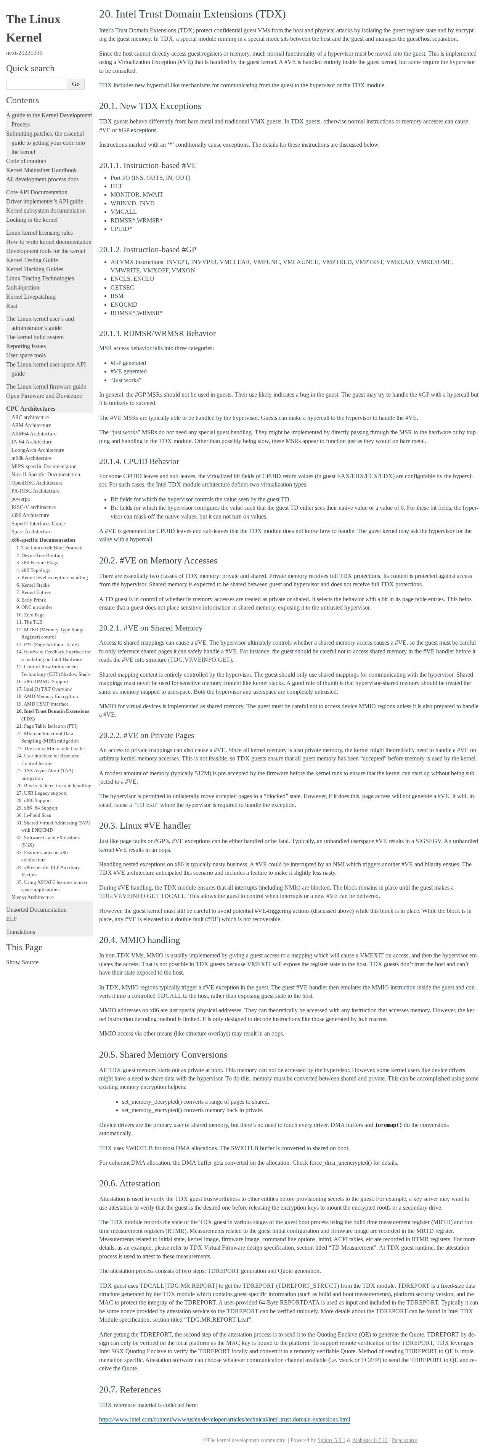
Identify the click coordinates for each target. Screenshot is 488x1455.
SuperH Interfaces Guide (38, 523)
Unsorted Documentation (36, 909)
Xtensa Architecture (32, 897)
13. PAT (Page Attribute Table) (47, 644)
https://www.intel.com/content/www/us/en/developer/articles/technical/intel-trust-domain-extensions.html (224, 1419)
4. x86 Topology (33, 570)
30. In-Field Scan (33, 815)
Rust (11, 306)
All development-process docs (42, 179)
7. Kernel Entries (33, 592)
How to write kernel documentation (49, 241)
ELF (11, 919)
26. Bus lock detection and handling (54, 785)
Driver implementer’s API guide (44, 201)
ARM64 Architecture (33, 434)
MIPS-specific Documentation (44, 466)
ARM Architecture (31, 425)
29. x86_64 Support (37, 808)
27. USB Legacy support (41, 793)
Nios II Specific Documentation (45, 474)
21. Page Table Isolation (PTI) (46, 726)
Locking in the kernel (32, 219)
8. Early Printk (31, 600)
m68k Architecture (31, 458)
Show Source (22, 962)
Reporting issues (26, 346)
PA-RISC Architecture (35, 491)
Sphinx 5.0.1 (331, 1440)
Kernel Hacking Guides (34, 269)
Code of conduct (26, 161)
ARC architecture (30, 417)
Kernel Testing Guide (32, 260)
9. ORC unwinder (34, 607)
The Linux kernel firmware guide (46, 386)
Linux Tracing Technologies (40, 278)
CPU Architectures (30, 408)
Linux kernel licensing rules (39, 232)
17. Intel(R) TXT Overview (44, 689)
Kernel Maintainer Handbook (41, 170)
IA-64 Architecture (31, 442)
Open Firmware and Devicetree (44, 395)
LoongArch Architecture (37, 450)
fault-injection (22, 287)
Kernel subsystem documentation (46, 210)
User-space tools (26, 355)
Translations (20, 931)
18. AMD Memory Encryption (47, 696)
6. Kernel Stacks (33, 585)
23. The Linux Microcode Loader (50, 748)
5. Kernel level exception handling (52, 577)
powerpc (20, 499)
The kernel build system (35, 337)
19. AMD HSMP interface (42, 704)
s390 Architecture (30, 515)
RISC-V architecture (33, 507)
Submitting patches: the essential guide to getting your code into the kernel (45, 142)
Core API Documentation (36, 192)
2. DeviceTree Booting (39, 555)
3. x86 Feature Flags (37, 562)
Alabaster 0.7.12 (370, 1440)
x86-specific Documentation (43, 540)
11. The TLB (29, 622)
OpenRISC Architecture (37, 483)
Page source (404, 1440)
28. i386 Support (33, 800)
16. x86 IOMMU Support (42, 681)
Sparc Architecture (31, 531)
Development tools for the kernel (45, 251)
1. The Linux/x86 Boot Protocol (49, 548)
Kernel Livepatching (31, 296)
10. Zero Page (30, 615)
